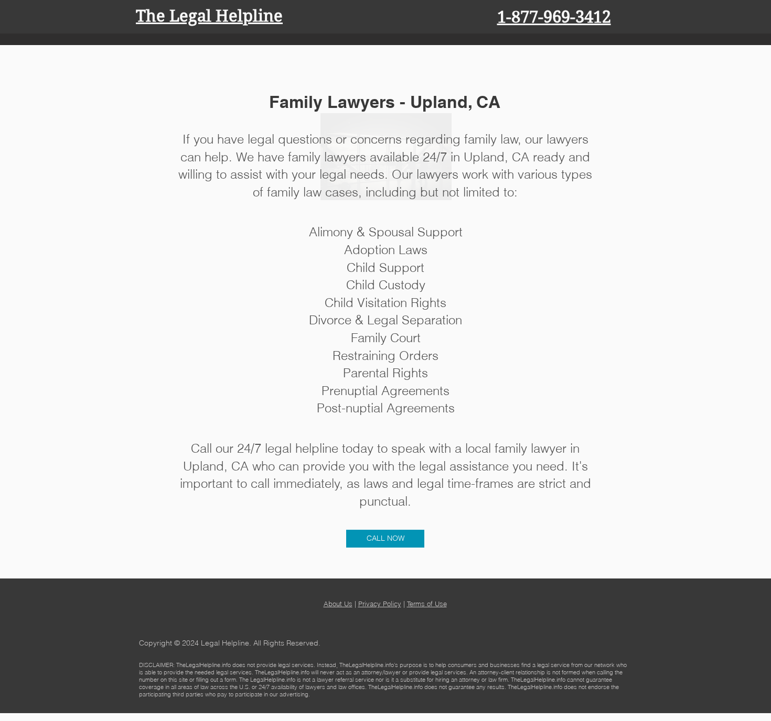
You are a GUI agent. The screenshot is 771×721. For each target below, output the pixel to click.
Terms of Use (427, 603)
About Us (338, 603)
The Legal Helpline (209, 16)
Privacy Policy (379, 603)
